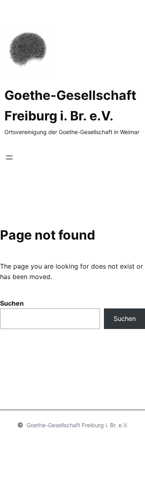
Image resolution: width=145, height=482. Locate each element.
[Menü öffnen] (9, 157)
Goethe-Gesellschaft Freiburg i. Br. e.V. (77, 425)
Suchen (12, 303)
